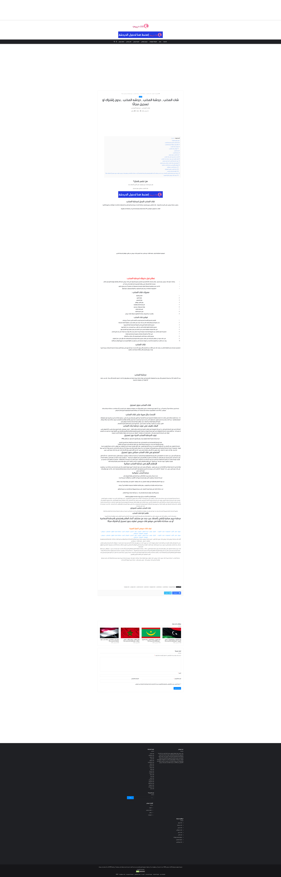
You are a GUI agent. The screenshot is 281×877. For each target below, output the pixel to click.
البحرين (131, 531)
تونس (150, 531)
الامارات (143, 531)
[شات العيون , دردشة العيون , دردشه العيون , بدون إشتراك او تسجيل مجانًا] (151, 633)
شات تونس (152, 767)
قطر (136, 531)
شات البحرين (151, 771)
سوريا (179, 531)
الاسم (179, 673)
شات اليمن (152, 778)
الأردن (172, 531)
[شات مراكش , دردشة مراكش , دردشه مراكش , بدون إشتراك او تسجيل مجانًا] (130, 633)
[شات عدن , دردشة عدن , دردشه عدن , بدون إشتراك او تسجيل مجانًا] (109, 633)
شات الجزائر (152, 764)
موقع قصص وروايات (177, 837)
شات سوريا (152, 757)
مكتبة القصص (179, 839)
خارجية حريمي (136, 41)
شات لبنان (152, 758)
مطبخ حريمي (121, 41)
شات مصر (152, 788)
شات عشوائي (179, 830)
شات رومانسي (179, 842)
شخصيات (165, 41)
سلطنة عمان (118, 531)
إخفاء (173, 138)
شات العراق (152, 760)
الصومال (141, 533)
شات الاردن (152, 753)
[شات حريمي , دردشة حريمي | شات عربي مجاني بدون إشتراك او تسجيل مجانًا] (140, 26)
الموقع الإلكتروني (135, 678)
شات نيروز (180, 822)
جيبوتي (103, 531)
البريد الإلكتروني (177, 678)
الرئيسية (157, 93)
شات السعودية (151, 762)
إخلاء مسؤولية (122, 874)
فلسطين (108, 531)
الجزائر (154, 531)
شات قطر (152, 769)
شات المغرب (151, 765)
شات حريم (180, 832)
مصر (176, 531)
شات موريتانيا (151, 786)
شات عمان (152, 774)
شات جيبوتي (151, 785)
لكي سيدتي (128, 41)
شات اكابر (180, 834)
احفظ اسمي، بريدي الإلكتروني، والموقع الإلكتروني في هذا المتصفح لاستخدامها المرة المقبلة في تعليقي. (157, 684)
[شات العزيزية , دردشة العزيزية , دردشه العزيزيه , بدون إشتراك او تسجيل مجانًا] (171, 633)
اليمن (123, 531)
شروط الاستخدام (148, 874)
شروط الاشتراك (156, 874)
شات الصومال (151, 781)
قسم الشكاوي (137, 874)
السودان (127, 531)
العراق (112, 531)
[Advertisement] (140, 10)
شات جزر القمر (151, 783)
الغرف (153, 93)
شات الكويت (151, 772)
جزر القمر (136, 533)
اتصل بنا (143, 874)
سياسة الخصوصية (129, 874)
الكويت (159, 531)
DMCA (117, 874)
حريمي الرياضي (144, 41)
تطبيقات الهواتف (153, 41)
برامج (160, 41)
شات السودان (151, 779)
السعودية (168, 531)
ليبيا (147, 531)
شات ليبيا (152, 776)
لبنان (163, 531)
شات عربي (180, 827)
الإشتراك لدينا (162, 874)
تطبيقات (150, 814)
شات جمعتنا (179, 825)
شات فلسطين (151, 755)
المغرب (139, 531)
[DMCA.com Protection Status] (140, 872)
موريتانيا (146, 533)
